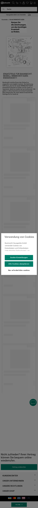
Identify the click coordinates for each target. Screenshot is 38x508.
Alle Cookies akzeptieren (18, 264)
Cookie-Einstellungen (19, 257)
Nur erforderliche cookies (19, 270)
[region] (19, 254)
